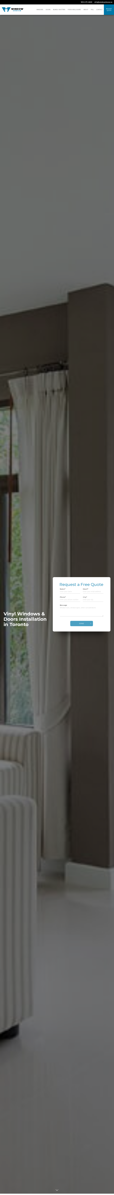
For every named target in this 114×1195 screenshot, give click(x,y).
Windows (40, 10)
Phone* (63, 597)
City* (85, 597)
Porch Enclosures (74, 10)
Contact (99, 10)
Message (63, 605)
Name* (63, 589)
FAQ (92, 10)
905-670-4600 (86, 2)
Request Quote (109, 9)
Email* (85, 589)
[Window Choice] (6, 9)
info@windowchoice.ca (103, 2)
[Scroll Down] (57, 1190)
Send (81, 623)
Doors (48, 10)
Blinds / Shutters (59, 10)
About (85, 10)
